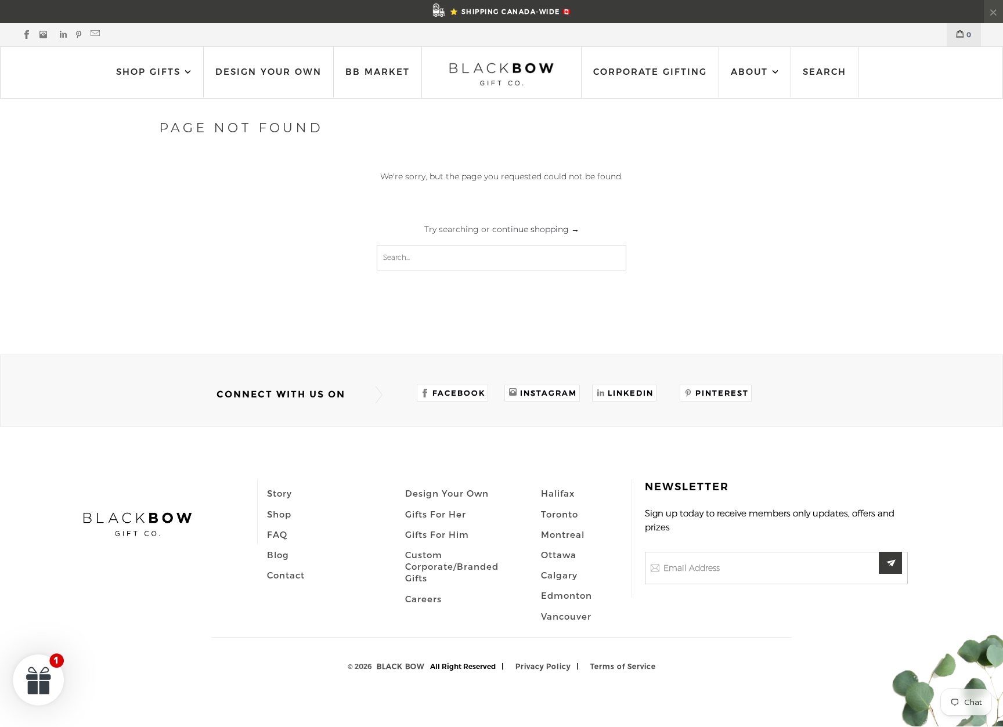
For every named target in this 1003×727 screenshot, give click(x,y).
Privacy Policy (543, 666)
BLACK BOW (400, 666)
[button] (39, 679)
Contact (286, 575)
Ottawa (558, 554)
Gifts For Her (435, 514)
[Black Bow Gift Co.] (501, 73)
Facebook (458, 392)
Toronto (559, 514)
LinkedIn (631, 392)
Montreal (563, 534)
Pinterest (722, 392)
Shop (279, 514)
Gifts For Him (437, 534)
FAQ (277, 534)
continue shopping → (535, 229)
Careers (423, 599)
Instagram (548, 392)
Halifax (558, 493)
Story (279, 493)
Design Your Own (268, 71)
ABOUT (751, 71)
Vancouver (566, 616)
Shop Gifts (148, 71)
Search (824, 71)
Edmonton (566, 595)
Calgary (559, 575)
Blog (278, 554)
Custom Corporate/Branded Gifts (452, 566)
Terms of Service (623, 666)
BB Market (377, 71)
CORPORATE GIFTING (650, 71)
